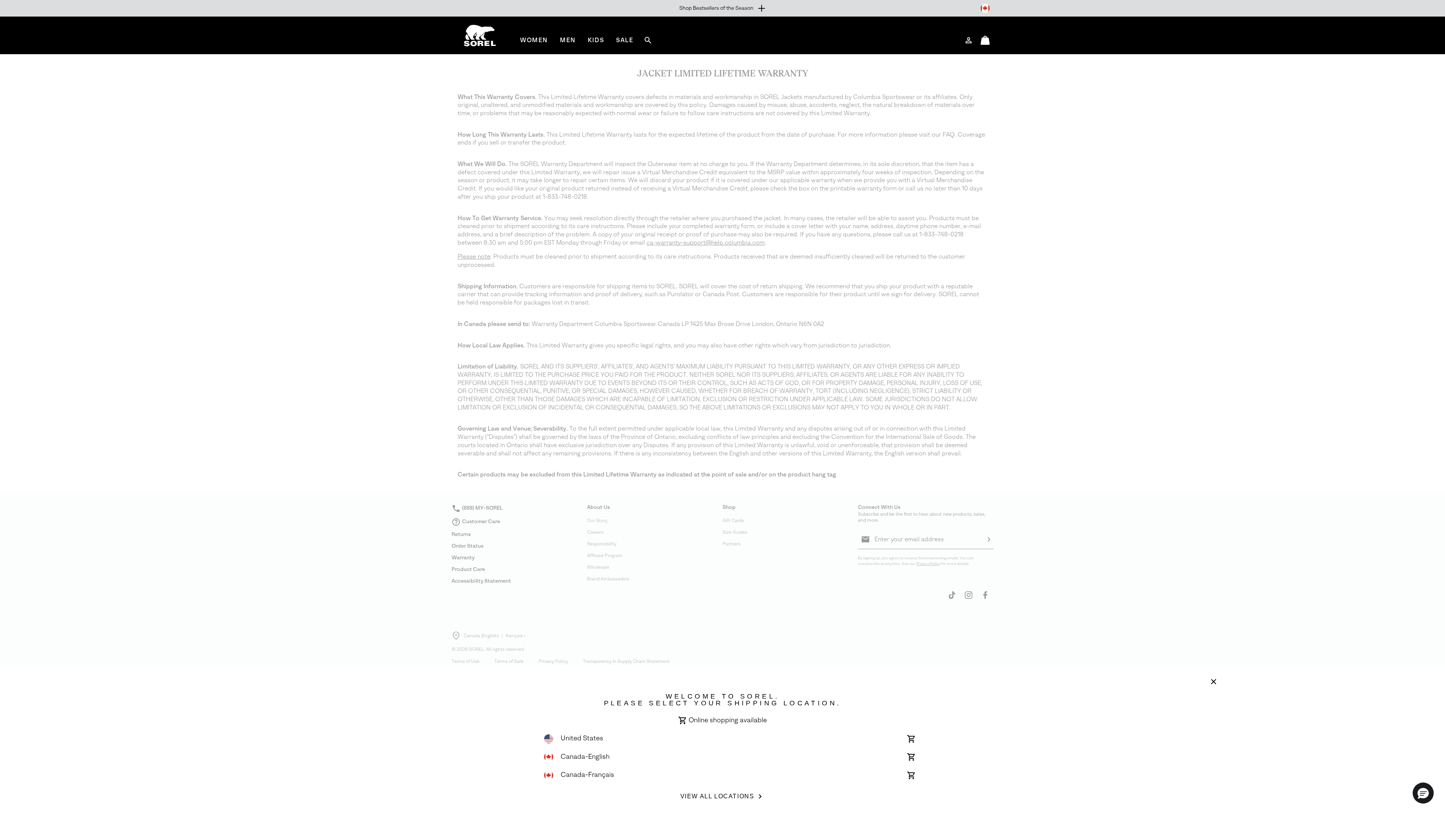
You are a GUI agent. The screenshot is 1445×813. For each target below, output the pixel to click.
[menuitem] (534, 40)
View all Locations (717, 796)
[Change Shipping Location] (985, 8)
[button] (1423, 793)
